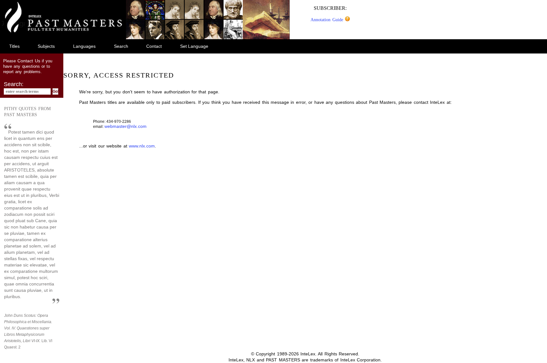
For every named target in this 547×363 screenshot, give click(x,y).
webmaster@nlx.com (125, 126)
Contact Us (28, 60)
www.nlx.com (142, 145)
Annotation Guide (328, 19)
